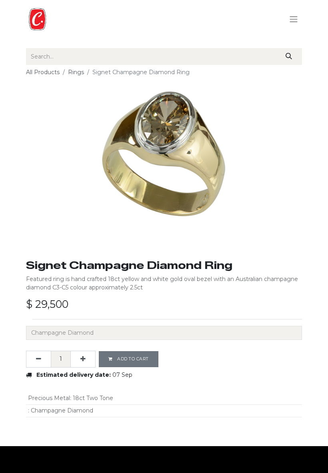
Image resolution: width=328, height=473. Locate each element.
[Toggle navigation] (293, 19)
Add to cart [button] (132, 359)
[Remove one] (38, 359)
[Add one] (83, 359)
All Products (43, 72)
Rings (76, 72)
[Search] (289, 56)
